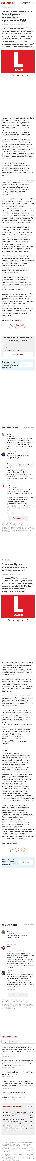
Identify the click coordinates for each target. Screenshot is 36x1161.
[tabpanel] (18, 1073)
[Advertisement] (18, 96)
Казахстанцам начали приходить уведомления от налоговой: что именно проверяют (16, 1095)
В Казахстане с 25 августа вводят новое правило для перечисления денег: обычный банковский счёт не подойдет (17, 1050)
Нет (6, 347)
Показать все (18, 518)
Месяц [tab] (13, 1042)
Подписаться (26, 365)
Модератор (23, 24)
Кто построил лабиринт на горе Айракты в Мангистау (17, 1073)
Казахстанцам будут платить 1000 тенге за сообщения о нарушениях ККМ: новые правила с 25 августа (17, 1083)
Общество (4, 24)
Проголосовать (18, 354)
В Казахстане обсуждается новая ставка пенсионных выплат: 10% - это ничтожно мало (16, 1113)
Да (6, 344)
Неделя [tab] (5, 1042)
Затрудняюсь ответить (12, 350)
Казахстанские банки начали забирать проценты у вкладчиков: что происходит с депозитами (17, 1063)
